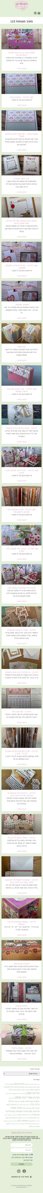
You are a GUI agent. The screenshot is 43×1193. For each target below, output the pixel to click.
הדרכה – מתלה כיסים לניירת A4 (21, 838)
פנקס (31, 1121)
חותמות (35, 1101)
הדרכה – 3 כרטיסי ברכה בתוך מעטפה (21, 672)
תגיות (32, 1126)
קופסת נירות (12, 1121)
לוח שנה (26, 1104)
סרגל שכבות (13, 1115)
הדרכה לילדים (19, 1093)
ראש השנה (33, 1124)
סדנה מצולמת (19, 1111)
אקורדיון (25, 1090)
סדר (29, 1115)
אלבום (19, 1084)
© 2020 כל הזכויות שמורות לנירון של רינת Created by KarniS (21, 1186)
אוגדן (37, 1084)
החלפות (9, 1093)
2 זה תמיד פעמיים (21, 178)
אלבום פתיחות (17, 1087)
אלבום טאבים (21, 1006)
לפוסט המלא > (21, 68)
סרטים (33, 1118)
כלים (18, 1101)
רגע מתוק (22, 347)
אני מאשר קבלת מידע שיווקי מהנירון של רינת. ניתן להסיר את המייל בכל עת (22, 1157)
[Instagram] (18, 1171)
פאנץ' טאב (25, 1118)
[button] (39, 13)
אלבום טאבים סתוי (22, 964)
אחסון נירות (29, 1084)
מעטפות (27, 1108)
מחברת (11, 1104)
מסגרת (35, 1108)
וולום (11, 1098)
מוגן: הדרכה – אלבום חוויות (21, 97)
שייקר (18, 1123)
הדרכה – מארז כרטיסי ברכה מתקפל (21, 428)
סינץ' (22, 1115)
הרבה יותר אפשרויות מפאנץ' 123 (22, 588)
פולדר (37, 1121)
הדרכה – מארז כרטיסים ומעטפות (21, 630)
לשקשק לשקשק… (21, 304)
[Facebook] (24, 1171)
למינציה (19, 1104)
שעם (12, 1123)
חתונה (25, 1101)
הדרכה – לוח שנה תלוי (21, 712)
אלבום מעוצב (30, 1087)
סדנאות (34, 1111)
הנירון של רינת (27, 1097)
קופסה (23, 1120)
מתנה (16, 1108)
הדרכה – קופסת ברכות (21, 1048)
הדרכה (33, 1093)
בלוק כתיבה (15, 1090)
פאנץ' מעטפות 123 (13, 1118)
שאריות (25, 1124)
